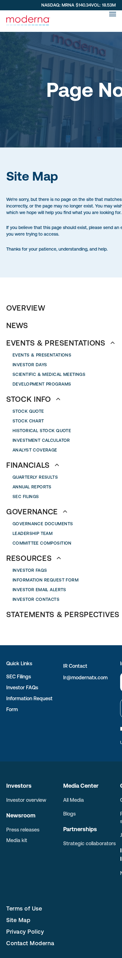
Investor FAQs (22, 687)
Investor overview (26, 800)
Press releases (22, 829)
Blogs (69, 813)
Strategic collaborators (89, 843)
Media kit (16, 840)
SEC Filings (18, 676)
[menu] (112, 14)
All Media (73, 800)
